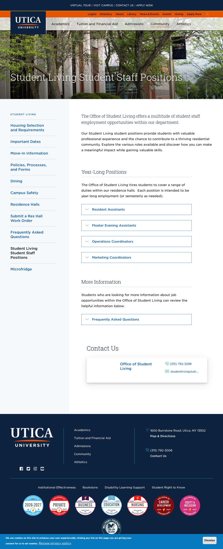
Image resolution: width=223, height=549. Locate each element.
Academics (60, 24)
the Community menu (160, 28)
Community (160, 24)
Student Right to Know (168, 487)
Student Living (23, 114)
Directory (106, 14)
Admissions (134, 24)
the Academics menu (60, 28)
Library (131, 14)
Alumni (166, 14)
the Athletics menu (183, 28)
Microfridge (21, 269)
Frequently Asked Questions (26, 234)
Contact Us (125, 5)
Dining (16, 181)
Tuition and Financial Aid (97, 24)
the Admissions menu (134, 28)
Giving (179, 14)
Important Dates (25, 142)
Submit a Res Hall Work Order (26, 218)
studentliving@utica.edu (188, 371)
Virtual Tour (80, 5)
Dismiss (209, 540)
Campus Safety (24, 193)
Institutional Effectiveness (57, 487)
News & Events (149, 14)
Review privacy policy (55, 543)
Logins (92, 14)
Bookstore (90, 487)
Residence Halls (25, 204)
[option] (21, 468)
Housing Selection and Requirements (27, 127)
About (120, 14)
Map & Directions (162, 436)
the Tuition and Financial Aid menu (97, 28)
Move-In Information (29, 153)
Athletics (183, 24)
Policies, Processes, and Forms (28, 167)
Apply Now (144, 5)
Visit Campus (103, 5)
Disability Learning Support (125, 487)
